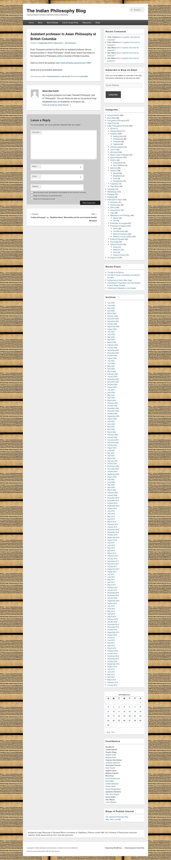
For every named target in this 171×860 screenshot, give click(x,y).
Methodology (112, 191)
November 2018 (113, 532)
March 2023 (111, 400)
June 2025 (111, 334)
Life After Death (118, 231)
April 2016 (111, 614)
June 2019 (111, 513)
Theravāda (117, 141)
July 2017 (110, 574)
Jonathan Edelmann (113, 762)
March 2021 (111, 458)
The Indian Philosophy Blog (56, 10)
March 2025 (111, 342)
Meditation (117, 249)
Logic (112, 212)
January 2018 (112, 558)
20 (130, 716)
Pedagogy (111, 194)
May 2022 (111, 426)
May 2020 (111, 484)
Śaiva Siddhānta (119, 165)
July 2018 (110, 542)
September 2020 (113, 474)
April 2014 (111, 677)
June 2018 (111, 545)
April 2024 (111, 368)
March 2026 (111, 313)
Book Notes (111, 118)
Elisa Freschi (110, 768)
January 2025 (112, 347)
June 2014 (111, 672)
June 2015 (111, 640)
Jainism (113, 149)
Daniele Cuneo (111, 755)
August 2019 (112, 508)
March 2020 (111, 490)
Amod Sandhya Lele (113, 778)
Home (31, 22)
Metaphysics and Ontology (120, 215)
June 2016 (111, 608)
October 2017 (112, 566)
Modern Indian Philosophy (119, 155)
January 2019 (112, 527)
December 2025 (113, 318)
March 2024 (111, 371)
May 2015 (111, 643)
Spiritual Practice (116, 244)
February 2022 (112, 434)
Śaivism (113, 160)
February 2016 (112, 619)
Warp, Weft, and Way (113, 819)
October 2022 (112, 413)
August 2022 (112, 418)
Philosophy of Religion (118, 226)
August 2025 (112, 329)
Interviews (111, 189)
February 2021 (112, 461)
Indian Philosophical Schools (117, 126)
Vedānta (113, 170)
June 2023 (111, 392)
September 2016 (113, 600)
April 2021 (111, 455)
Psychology (114, 242)
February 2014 (112, 682)
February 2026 (112, 316)
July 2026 (110, 302)
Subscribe (113, 94)
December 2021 (113, 440)
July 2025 (110, 332)
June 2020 (111, 482)
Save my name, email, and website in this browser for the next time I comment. (59, 192)
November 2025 (113, 321)
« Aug (108, 732)
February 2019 (112, 524)
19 (124, 716)
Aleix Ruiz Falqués (112, 794)
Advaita (116, 173)
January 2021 (112, 463)
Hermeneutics (115, 210)
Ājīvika (112, 128)
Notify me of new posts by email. (44, 199)
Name (34, 166)
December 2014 (113, 656)
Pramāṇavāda (118, 139)
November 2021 (113, 442)
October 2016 (112, 598)
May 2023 (111, 395)
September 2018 (113, 537)
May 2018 (111, 548)
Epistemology (115, 205)
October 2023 (112, 384)
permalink (84, 76)
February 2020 (112, 492)
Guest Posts (112, 123)
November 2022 (113, 411)
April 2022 (111, 429)
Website (35, 186)
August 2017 (112, 571)
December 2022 (113, 408)
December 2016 (113, 592)
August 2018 (112, 540)
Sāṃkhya (113, 168)
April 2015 (111, 645)
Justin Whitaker (111, 802)
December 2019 (113, 498)
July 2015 (110, 637)
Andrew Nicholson (112, 783)
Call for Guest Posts (70, 22)
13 (130, 711)
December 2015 (113, 624)
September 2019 (113, 505)
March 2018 (111, 553)
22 (140, 716)
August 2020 (112, 477)
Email (34, 176)
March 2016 (111, 616)
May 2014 (111, 674)
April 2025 (111, 339)
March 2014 (111, 679)
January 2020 (112, 495)
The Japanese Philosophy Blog (117, 817)
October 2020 (112, 471)
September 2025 (113, 326)
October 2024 (112, 355)
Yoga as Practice (119, 255)
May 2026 (111, 308)
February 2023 (112, 403)
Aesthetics (114, 202)
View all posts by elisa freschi (56, 104)
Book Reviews (52, 22)
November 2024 (113, 353)
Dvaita (115, 178)
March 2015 (111, 648)
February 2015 (112, 651)
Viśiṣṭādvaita (117, 181)
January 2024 (112, 376)
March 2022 (111, 432)
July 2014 (110, 669)
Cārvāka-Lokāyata (116, 147)
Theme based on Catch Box (134, 848)
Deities (115, 228)
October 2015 (112, 629)
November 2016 (113, 595)
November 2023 (113, 382)
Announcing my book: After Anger (119, 280)
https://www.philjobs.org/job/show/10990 (73, 62)
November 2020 (113, 469)
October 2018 (112, 534)
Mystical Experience (120, 234)
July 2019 (110, 511)
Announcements (53, 76)
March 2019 (111, 521)
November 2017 (113, 564)
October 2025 (112, 324)
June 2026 (111, 305)
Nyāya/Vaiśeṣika (116, 157)
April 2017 (111, 582)
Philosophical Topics (114, 199)
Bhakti (115, 247)
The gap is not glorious (115, 272)
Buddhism (114, 133)
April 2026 (111, 310)
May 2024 (111, 366)
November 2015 (113, 627)
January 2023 (112, 405)
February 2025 (112, 345)
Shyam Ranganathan (113, 789)
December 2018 (113, 529)
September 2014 (113, 664)
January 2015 (112, 653)
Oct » (113, 732)
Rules (98, 22)
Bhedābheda (117, 176)
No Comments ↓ (71, 43)
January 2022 (112, 437)
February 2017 (112, 587)
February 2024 (112, 374)
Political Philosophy (117, 239)
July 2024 (110, 361)
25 (119, 720)
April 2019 (111, 519)
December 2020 (113, 466)
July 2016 (110, 606)
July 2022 (110, 421)
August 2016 (112, 603)
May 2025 (111, 337)
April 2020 (111, 487)
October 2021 (112, 445)
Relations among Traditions (123, 236)
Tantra (115, 252)
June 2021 (111, 450)
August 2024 (112, 358)
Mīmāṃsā (114, 152)
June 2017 (111, 577)
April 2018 (111, 550)
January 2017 (112, 590)
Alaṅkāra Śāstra (116, 131)
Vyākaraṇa (114, 183)
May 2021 (111, 453)
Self (114, 220)
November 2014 (113, 658)
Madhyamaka (118, 136)
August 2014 (112, 666)
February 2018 (112, 556)
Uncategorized (112, 257)
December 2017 (113, 561)
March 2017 (111, 585)
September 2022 (113, 416)
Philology (110, 197)
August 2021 (112, 448)
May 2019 (111, 516)
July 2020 (110, 479)
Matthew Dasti (111, 757)
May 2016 (111, 611)
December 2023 (113, 379)
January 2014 (112, 685)
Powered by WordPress (113, 848)
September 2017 (113, 569)
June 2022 (111, 424)
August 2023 (112, 387)
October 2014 (112, 661)
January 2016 (112, 621)
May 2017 (111, 579)
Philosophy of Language (119, 223)
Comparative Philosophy (116, 120)
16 (108, 716)
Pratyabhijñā (117, 162)
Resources (87, 22)
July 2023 (110, 390)
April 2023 (111, 397)
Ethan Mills (110, 781)
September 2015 (113, 632)
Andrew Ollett (110, 786)
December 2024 (113, 350)
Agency (116, 218)
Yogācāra (116, 144)
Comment (36, 132)
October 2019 (112, 503)
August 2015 (112, 635)
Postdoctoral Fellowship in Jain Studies (121, 288)
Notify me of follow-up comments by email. (47, 195)
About (40, 22)
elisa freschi (58, 43)
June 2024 (111, 363)
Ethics (112, 207)
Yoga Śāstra (114, 186)
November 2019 (113, 500)
